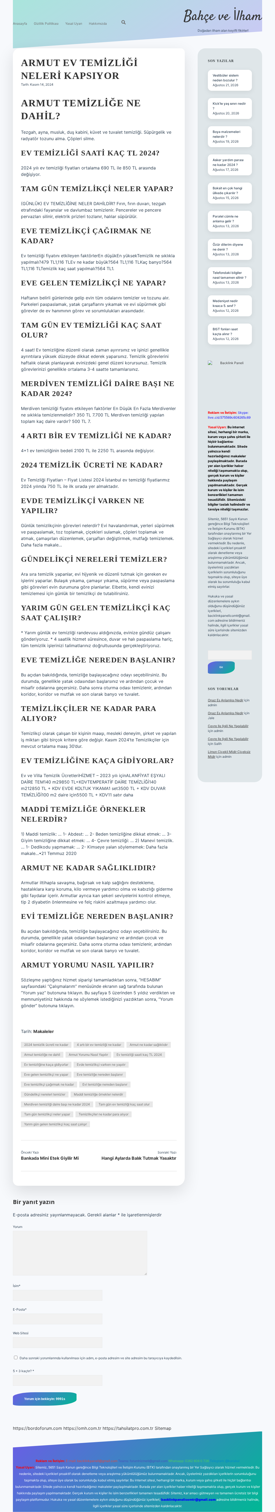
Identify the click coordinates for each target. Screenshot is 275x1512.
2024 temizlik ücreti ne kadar (46, 1045)
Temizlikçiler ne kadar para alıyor (103, 1114)
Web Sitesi (20, 1333)
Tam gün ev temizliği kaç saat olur (124, 1104)
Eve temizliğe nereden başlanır (100, 1074)
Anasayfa (20, 23)
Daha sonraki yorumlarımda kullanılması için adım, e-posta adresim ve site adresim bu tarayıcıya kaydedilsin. (101, 1358)
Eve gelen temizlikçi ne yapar (46, 1074)
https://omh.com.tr (82, 1428)
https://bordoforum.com (37, 1428)
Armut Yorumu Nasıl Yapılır (88, 1055)
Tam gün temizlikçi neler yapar (47, 1114)
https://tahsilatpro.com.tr (128, 1428)
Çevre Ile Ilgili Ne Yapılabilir (228, 726)
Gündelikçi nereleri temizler (44, 1094)
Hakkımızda (98, 23)
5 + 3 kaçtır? (23, 1371)
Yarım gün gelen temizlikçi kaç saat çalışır (55, 1124)
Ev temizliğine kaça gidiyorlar (46, 1065)
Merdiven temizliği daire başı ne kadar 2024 (57, 1104)
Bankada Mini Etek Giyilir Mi (50, 1158)
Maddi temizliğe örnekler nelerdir (98, 1094)
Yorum (17, 1227)
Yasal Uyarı (73, 23)
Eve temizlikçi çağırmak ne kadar (49, 1084)
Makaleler (43, 1031)
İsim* (16, 1286)
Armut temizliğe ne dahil (42, 1055)
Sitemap (163, 1428)
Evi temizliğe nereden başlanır (104, 1084)
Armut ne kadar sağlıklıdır (149, 1045)
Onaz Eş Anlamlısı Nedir (225, 700)
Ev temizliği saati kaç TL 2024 (139, 1055)
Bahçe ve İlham (223, 17)
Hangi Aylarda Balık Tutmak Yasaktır (139, 1158)
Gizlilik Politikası (46, 23)
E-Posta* (20, 1309)
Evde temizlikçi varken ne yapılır (101, 1065)
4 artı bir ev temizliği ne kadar (99, 1045)
